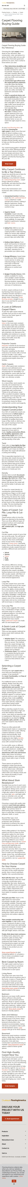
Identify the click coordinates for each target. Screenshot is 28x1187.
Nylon (4, 323)
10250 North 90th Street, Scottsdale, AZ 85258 (14, 1156)
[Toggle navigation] (24, 5)
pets (13, 794)
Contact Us (5, 1148)
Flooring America (6, 12)
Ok (14, 1181)
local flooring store (13, 127)
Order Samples (10, 1086)
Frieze (7, 556)
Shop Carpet (9, 164)
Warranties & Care (8, 1140)
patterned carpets (12, 620)
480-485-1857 (5, 5)
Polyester (5, 345)
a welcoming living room (12, 180)
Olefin (4, 366)
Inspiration (5, 1135)
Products (5, 1131)
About (4, 1144)
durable (20, 738)
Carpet (21, 12)
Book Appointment (13, 1119)
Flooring (15, 12)
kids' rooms (11, 223)
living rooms (13, 543)
